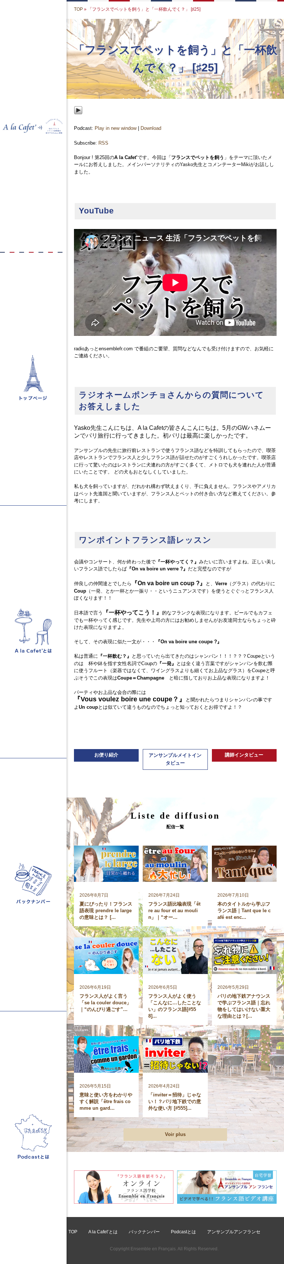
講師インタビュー (244, 755)
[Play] (78, 120)
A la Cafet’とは (103, 1231)
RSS (103, 143)
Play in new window (115, 128)
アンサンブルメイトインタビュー (175, 759)
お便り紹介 (106, 755)
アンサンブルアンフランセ (233, 1231)
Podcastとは (183, 1231)
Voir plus (175, 1134)
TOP (78, 9)
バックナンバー (144, 1231)
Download (151, 128)
